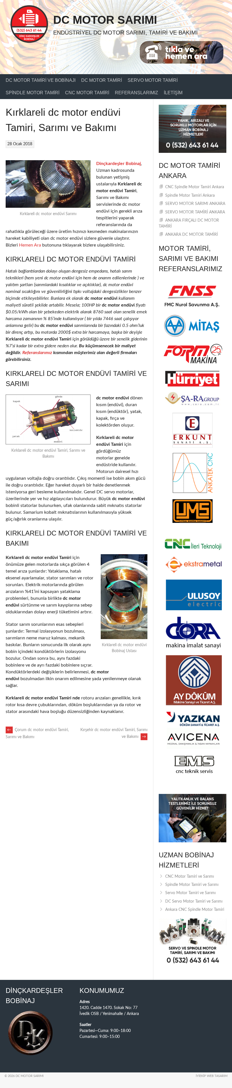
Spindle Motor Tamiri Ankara (190, 196)
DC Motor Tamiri (101, 80)
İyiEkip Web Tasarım (211, 1076)
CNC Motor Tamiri (87, 92)
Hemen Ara (30, 245)
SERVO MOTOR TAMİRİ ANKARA (195, 212)
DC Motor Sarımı (105, 20)
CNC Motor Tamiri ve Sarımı (189, 877)
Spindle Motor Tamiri (32, 92)
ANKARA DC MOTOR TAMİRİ (191, 235)
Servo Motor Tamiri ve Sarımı (190, 893)
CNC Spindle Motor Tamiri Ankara (194, 187)
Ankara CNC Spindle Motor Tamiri (194, 910)
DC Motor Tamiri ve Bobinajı (41, 80)
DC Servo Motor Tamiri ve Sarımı (193, 901)
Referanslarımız (136, 92)
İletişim (173, 92)
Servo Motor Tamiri (153, 80)
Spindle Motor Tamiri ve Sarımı (191, 885)
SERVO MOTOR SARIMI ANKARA (195, 204)
